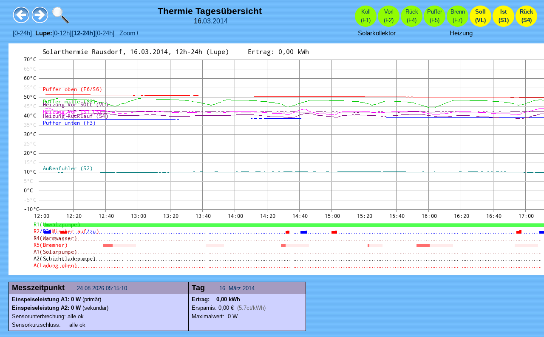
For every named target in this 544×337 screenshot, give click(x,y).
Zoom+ (126, 33)
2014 (220, 21)
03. (207, 21)
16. (224, 288)
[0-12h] (61, 33)
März (235, 288)
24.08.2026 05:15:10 (103, 288)
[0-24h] (22, 33)
